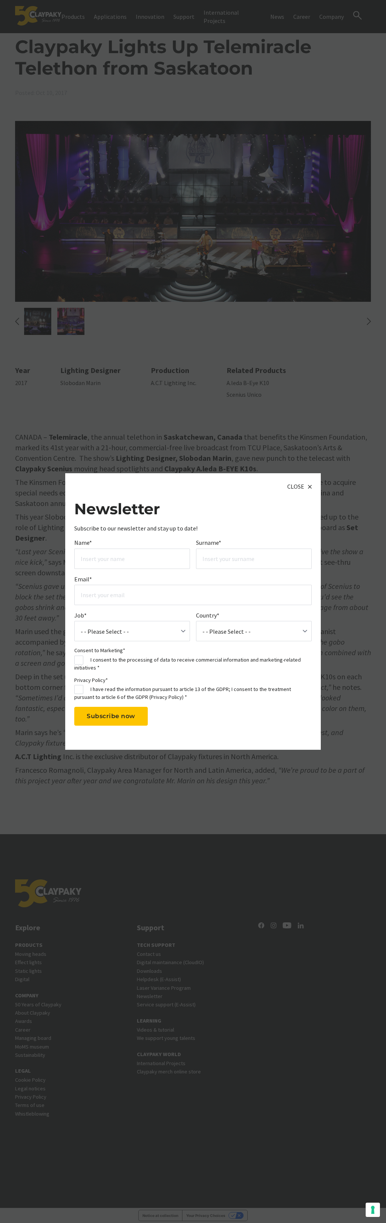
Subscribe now (111, 716)
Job (80, 615)
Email (83, 579)
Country (207, 615)
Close (295, 486)
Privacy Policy (166, 697)
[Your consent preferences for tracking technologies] (373, 1210)
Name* (83, 542)
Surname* (208, 542)
